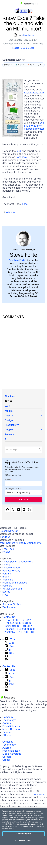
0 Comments (27, 48)
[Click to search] (40, 449)
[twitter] (13, 509)
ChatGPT (9, 65)
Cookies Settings (23, 840)
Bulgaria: (20, 629)
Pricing (6, 551)
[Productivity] (23, 425)
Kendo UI (5, 536)
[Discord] (6, 659)
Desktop (9, 415)
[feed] (30, 509)
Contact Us (8, 617)
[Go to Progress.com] (8, 698)
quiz (19, 151)
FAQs (5, 594)
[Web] (23, 406)
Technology (9, 720)
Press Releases (11, 726)
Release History (11, 570)
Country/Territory (13, 489)
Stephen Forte (17, 260)
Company (7, 717)
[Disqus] (23, 352)
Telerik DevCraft (9, 530)
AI (6, 439)
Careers (6, 732)
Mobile (9, 410)
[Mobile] (23, 411)
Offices (6, 735)
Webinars (7, 579)
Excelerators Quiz (34, 92)
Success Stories (11, 604)
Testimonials (9, 607)
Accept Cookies (23, 834)
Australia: (20, 632)
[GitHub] (6, 656)
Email (7, 480)
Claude (32, 65)
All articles (9, 396)
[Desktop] (23, 415)
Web (7, 406)
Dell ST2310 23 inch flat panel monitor (34, 125)
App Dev (10, 212)
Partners (7, 585)
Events (6, 591)
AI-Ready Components (28, 542)
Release (9, 434)
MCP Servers (7, 542)
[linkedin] (19, 509)
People (15, 48)
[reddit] (24, 509)
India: (18, 626)
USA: (18, 620)
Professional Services (14, 582)
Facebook (21, 157)
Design (9, 420)
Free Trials (8, 548)
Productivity (12, 424)
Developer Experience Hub (17, 561)
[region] (23, 826)
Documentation (11, 567)
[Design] (23, 420)
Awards (6, 723)
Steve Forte (28, 35)
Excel (25, 204)
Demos (6, 564)
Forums (6, 573)
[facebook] (7, 509)
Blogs (5, 576)
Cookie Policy (7, 824)
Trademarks (38, 794)
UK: (18, 623)
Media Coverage (11, 729)
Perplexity (21, 65)
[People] (23, 429)
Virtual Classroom (12, 588)
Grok (41, 65)
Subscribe (23, 499)
